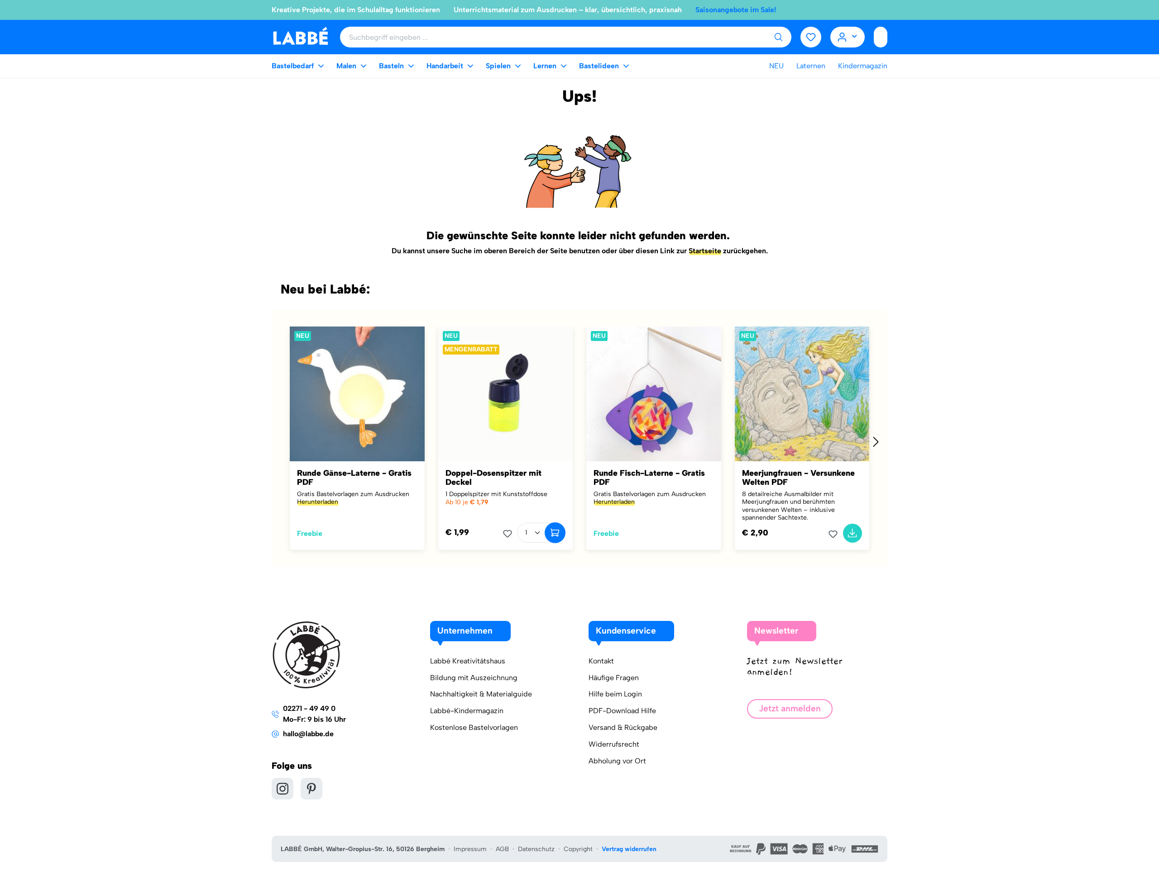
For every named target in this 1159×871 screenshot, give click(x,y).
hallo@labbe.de (308, 733)
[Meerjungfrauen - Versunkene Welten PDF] (802, 394)
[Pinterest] (311, 789)
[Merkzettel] (810, 37)
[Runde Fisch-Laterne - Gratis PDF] (653, 394)
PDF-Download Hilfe (622, 710)
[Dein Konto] (847, 37)
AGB (502, 849)
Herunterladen (317, 502)
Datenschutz (536, 849)
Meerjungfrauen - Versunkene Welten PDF (798, 478)
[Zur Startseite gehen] (300, 36)
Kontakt (601, 661)
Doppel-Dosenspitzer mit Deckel (493, 478)
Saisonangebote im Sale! (735, 9)
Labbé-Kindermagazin (466, 710)
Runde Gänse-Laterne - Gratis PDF (354, 478)
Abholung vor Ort (617, 761)
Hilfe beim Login (615, 694)
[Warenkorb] (880, 37)
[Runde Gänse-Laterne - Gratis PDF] (357, 394)
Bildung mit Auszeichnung (473, 677)
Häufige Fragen (614, 677)
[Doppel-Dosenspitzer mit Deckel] (505, 394)
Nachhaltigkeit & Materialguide (481, 694)
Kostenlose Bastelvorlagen (474, 727)
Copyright (578, 849)
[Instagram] (282, 789)
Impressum (470, 849)
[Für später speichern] (510, 533)
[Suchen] (778, 37)
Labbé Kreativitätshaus (467, 661)
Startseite (705, 250)
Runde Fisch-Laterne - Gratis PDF (649, 478)
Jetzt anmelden (790, 708)
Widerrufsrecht (614, 744)
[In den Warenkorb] (555, 532)
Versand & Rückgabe (623, 727)
